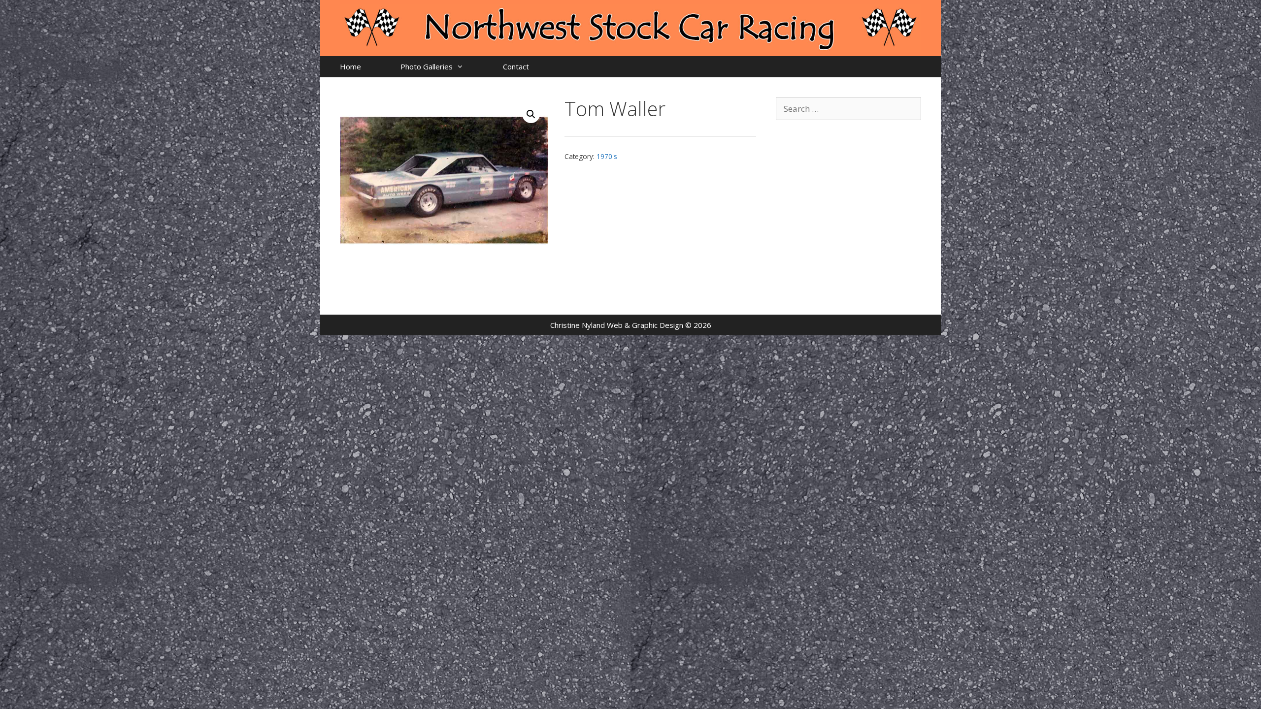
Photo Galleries (426, 66)
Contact (516, 66)
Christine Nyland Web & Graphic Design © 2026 (630, 325)
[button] (531, 114)
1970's (607, 156)
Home (350, 66)
